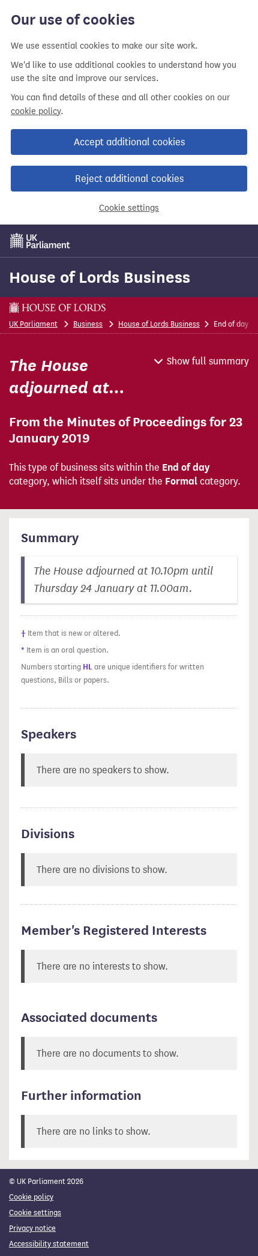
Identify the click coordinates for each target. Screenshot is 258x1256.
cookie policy (36, 111)
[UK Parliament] (40, 241)
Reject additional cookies (129, 178)
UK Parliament (33, 323)
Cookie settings (129, 208)
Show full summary (208, 361)
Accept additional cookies (129, 142)
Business (88, 323)
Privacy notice (32, 1228)
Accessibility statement (49, 1243)
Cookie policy (31, 1196)
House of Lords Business (99, 277)
